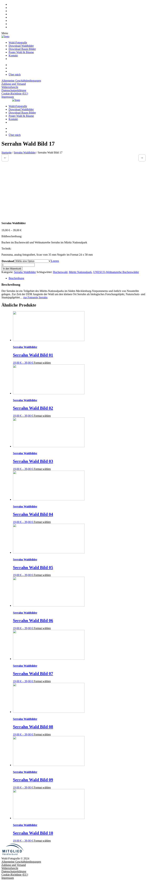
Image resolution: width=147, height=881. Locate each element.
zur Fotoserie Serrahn (35, 297)
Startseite (6, 152)
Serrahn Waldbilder (25, 152)
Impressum (7, 96)
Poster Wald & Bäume (21, 52)
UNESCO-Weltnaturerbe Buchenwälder (116, 272)
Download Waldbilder (21, 45)
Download (8, 261)
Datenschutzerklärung (13, 90)
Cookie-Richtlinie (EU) (14, 93)
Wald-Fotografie (18, 42)
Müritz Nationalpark (80, 272)
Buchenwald (60, 272)
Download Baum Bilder (22, 49)
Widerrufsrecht (9, 87)
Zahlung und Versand (13, 83)
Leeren (55, 260)
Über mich (15, 74)
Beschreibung (16, 278)
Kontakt (13, 55)
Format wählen (42, 362)
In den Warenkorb (12, 268)
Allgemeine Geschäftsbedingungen (21, 80)
